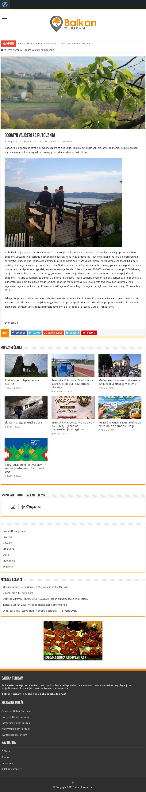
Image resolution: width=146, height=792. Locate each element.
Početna (7, 49)
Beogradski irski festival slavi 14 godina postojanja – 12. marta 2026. (25, 468)
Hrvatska (7, 537)
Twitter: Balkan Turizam (14, 734)
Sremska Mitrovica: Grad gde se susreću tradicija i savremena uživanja (53, 43)
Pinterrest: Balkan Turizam (16, 728)
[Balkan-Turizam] (73, 22)
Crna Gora (8, 548)
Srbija (17, 49)
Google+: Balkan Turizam (15, 717)
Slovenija (7, 542)
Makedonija (9, 560)
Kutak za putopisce (12, 769)
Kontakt (6, 757)
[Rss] (73, 782)
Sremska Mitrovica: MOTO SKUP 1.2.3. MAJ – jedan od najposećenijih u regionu (73, 426)
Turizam (38, 141)
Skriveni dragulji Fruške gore (23, 422)
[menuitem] (5, 4)
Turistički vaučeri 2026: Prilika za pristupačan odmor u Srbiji (119, 424)
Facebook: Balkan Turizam (16, 711)
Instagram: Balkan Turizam (16, 723)
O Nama (6, 751)
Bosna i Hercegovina (14, 531)
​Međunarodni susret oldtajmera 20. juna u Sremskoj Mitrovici (119, 382)
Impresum (7, 763)
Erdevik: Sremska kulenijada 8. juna (65, 658)
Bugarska (8, 566)
